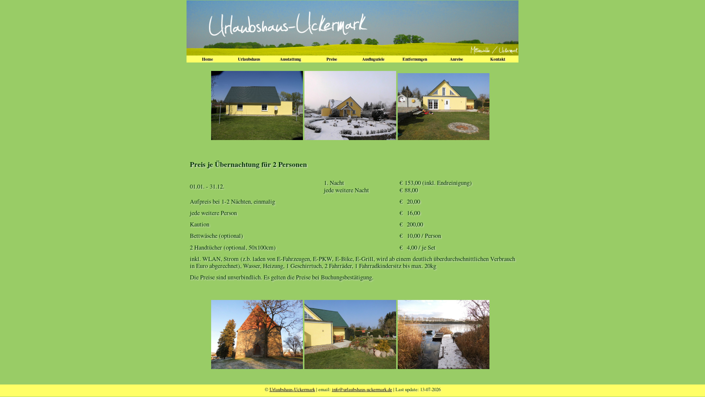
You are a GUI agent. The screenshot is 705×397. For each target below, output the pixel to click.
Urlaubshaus (249, 59)
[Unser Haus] (257, 137)
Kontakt (497, 59)
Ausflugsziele (373, 59)
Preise (331, 59)
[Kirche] (257, 366)
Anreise (456, 59)
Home (207, 59)
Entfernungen (414, 59)
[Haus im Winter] (350, 137)
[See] (443, 366)
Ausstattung (290, 59)
